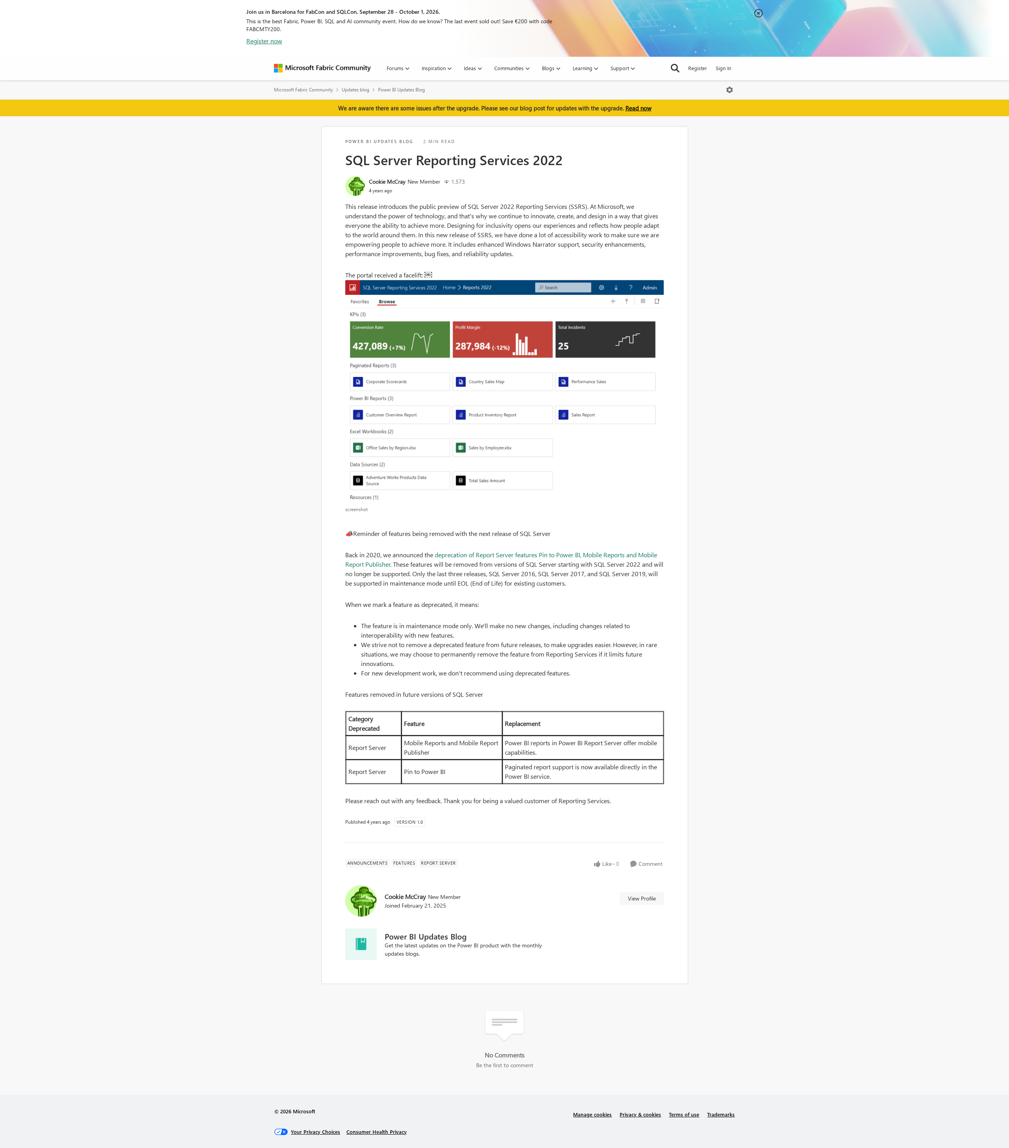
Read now (639, 108)
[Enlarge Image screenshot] (504, 391)
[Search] (675, 68)
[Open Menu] (729, 89)
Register (697, 68)
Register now (264, 41)
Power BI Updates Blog (401, 90)
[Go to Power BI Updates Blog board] (361, 944)
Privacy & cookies (640, 1114)
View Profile (642, 898)
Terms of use (684, 1114)
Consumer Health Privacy (376, 1131)
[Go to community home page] (322, 68)
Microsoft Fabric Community (303, 90)
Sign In (723, 68)
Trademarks (721, 1114)
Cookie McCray (387, 181)
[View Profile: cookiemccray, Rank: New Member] (355, 186)
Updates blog (355, 90)
